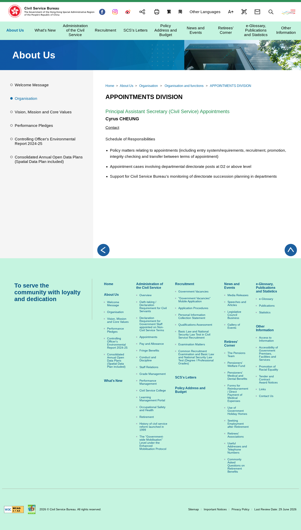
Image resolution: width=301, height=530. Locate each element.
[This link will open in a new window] (288, 11)
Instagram (115, 11)
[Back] (103, 250)
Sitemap (193, 509)
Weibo (128, 11)
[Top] (291, 250)
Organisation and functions (184, 86)
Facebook (102, 11)
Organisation (148, 86)
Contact (112, 127)
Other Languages (205, 11)
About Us (126, 86)
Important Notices (215, 509)
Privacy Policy (240, 509)
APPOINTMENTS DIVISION (230, 86)
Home (109, 86)
